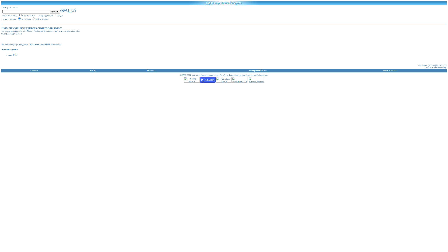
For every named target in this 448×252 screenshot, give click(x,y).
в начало (34, 71)
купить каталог (389, 71)
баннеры (151, 71)
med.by (93, 71)
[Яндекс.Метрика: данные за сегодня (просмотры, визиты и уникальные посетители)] (256, 80)
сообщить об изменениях (435, 67)
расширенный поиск (258, 71)
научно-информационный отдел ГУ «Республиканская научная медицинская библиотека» (230, 75)
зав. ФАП (12, 55)
